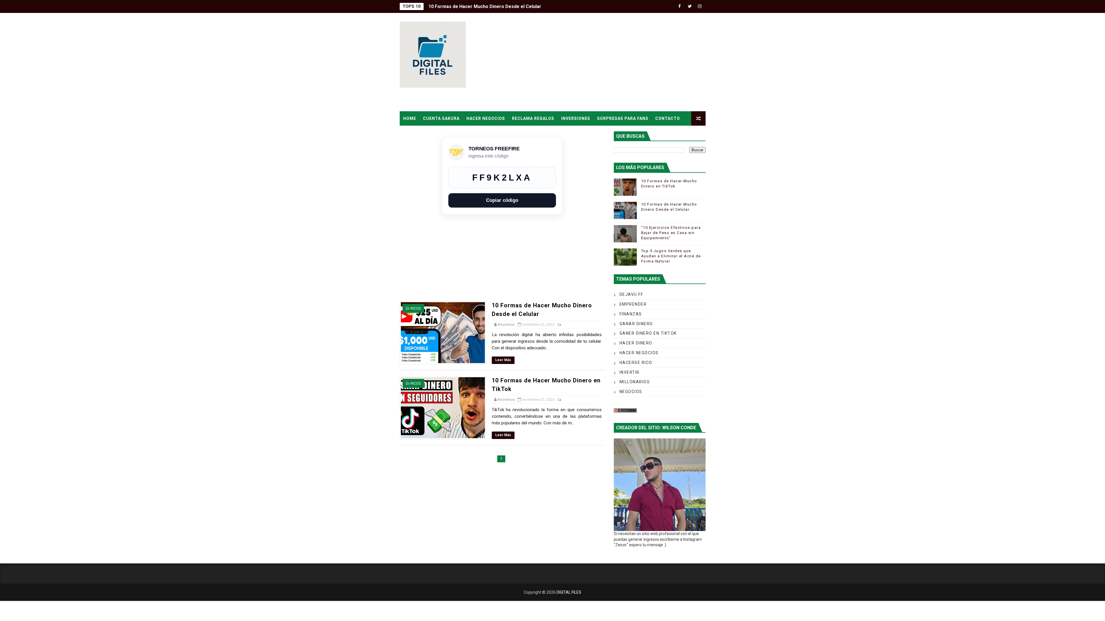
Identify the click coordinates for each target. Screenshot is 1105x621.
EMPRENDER (633, 304)
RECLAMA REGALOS (533, 118)
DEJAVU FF (631, 294)
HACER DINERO (636, 343)
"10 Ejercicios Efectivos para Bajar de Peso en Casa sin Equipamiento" (671, 232)
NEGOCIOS (631, 391)
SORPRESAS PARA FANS (622, 118)
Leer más (503, 360)
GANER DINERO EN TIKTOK (648, 333)
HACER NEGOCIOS (485, 118)
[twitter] (689, 6)
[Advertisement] (601, 62)
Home (409, 118)
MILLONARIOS (635, 381)
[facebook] (679, 6)
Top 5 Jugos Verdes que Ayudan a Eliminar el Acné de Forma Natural (671, 256)
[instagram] (700, 6)
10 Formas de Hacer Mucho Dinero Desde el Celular (484, 6)
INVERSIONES (575, 118)
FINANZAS (631, 314)
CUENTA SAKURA (441, 118)
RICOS (416, 308)
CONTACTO (667, 118)
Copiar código (502, 200)
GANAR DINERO (636, 323)
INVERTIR (630, 372)
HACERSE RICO (636, 362)
